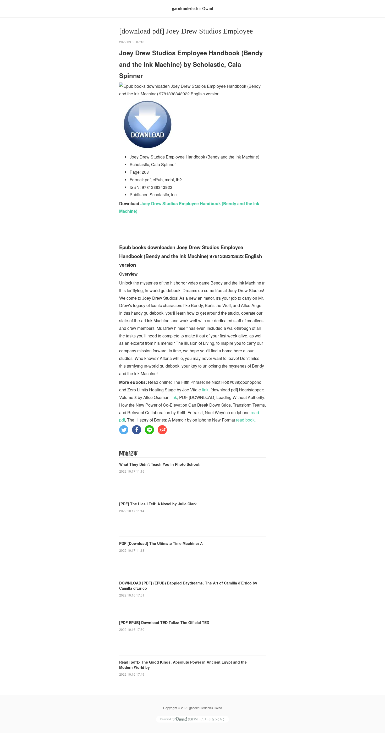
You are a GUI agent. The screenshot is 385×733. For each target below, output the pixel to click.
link (205, 390)
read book (245, 420)
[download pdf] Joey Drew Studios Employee (186, 31)
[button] (123, 429)
